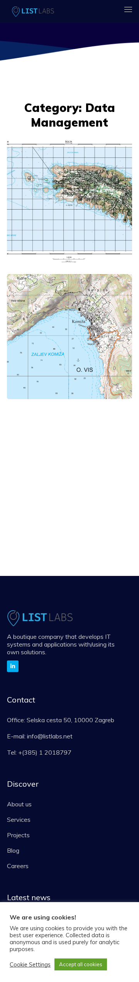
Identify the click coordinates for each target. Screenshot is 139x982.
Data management (54, 172)
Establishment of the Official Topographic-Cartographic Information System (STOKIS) (66, 213)
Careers (18, 866)
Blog (13, 850)
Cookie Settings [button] (30, 964)
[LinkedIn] (13, 666)
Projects (18, 835)
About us (19, 804)
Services (19, 819)
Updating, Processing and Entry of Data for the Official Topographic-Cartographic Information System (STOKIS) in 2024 (67, 333)
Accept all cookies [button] (80, 964)
